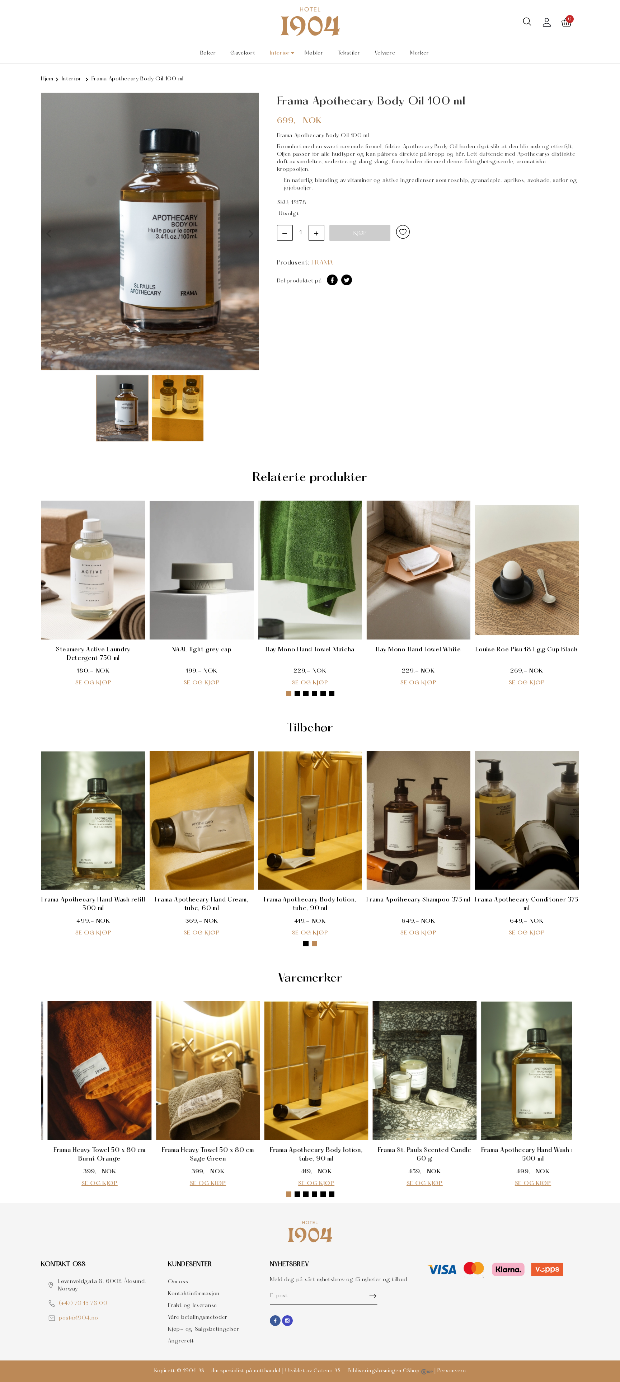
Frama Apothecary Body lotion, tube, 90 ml (310, 904)
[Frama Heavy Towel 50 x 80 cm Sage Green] (202, 1070)
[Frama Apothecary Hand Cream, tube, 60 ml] (202, 820)
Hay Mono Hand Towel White (418, 650)
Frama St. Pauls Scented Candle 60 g (418, 1154)
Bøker (208, 53)
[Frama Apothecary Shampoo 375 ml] (418, 820)
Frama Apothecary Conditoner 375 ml (527, 904)
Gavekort (242, 53)
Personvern (451, 1371)
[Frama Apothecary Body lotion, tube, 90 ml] (310, 820)
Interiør (280, 53)
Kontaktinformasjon (194, 1294)
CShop (412, 1371)
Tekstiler (349, 53)
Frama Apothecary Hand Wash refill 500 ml (93, 904)
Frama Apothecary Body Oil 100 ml (137, 79)
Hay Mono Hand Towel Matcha (310, 650)
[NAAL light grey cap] (202, 570)
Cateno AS (327, 1371)
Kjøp (360, 233)
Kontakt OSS (63, 1264)
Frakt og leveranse (192, 1305)
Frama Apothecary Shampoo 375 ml (418, 900)
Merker (419, 53)
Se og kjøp (93, 683)
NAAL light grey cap (201, 650)
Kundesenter (190, 1264)
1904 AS (194, 1371)
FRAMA (322, 262)
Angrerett (181, 1341)
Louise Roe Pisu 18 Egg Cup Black (526, 650)
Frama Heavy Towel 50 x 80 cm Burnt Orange (93, 1154)
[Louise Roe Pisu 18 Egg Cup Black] (527, 570)
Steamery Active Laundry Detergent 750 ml (93, 654)
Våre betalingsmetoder (197, 1317)
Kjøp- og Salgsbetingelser (203, 1329)
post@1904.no (78, 1318)
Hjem (47, 79)
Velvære (385, 53)
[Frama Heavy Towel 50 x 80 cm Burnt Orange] (93, 1070)
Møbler (314, 53)
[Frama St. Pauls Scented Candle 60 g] (418, 1070)
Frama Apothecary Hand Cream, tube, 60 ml (202, 904)
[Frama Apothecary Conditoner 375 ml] (527, 820)
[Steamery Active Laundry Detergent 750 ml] (93, 570)
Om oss (178, 1282)
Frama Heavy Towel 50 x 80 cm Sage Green (202, 1154)
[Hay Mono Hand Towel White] (418, 570)
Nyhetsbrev (289, 1264)
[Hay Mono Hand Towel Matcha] (310, 570)
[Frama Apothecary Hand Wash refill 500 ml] (93, 820)
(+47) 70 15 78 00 (83, 1303)
